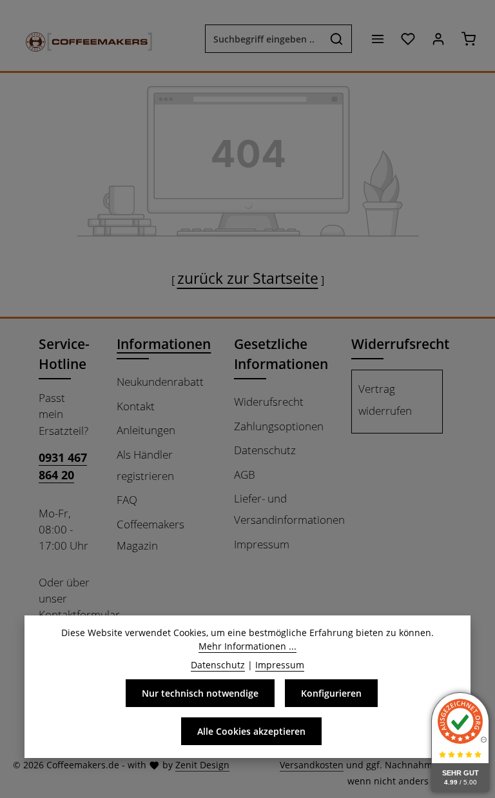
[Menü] (377, 39)
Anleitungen (146, 430)
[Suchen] (337, 39)
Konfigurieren (331, 693)
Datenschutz (265, 450)
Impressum (261, 544)
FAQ (127, 499)
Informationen (164, 344)
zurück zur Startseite (247, 278)
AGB (244, 474)
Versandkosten (312, 765)
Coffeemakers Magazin (150, 535)
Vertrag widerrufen (385, 399)
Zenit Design (202, 765)
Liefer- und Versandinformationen (289, 509)
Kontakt (136, 406)
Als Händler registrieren (145, 465)
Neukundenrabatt (160, 381)
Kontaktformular (79, 614)
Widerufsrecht (269, 401)
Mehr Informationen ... (247, 646)
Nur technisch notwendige (200, 693)
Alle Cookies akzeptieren (251, 731)
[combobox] (263, 39)
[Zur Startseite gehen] (82, 38)
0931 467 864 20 (63, 466)
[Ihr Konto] (438, 39)
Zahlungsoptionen (279, 426)
